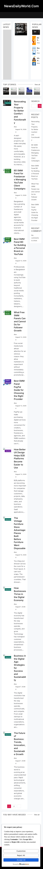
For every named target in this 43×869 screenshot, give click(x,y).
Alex (38, 43)
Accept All (21, 860)
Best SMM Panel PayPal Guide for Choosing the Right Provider (19, 390)
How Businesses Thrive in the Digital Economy (20, 594)
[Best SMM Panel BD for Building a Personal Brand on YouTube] (34, 50)
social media (8, 171)
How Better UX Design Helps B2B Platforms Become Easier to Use (20, 458)
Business (20, 24)
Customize (21, 851)
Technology (9, 451)
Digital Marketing (9, 381)
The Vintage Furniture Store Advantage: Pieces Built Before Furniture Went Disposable (20, 533)
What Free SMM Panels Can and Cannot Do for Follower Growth (20, 321)
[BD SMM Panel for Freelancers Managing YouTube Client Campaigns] (34, 40)
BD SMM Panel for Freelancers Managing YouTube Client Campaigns (20, 179)
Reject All (21, 855)
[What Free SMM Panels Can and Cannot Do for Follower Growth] (34, 60)
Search (35, 101)
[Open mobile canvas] (2, 15)
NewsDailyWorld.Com (21, 6)
